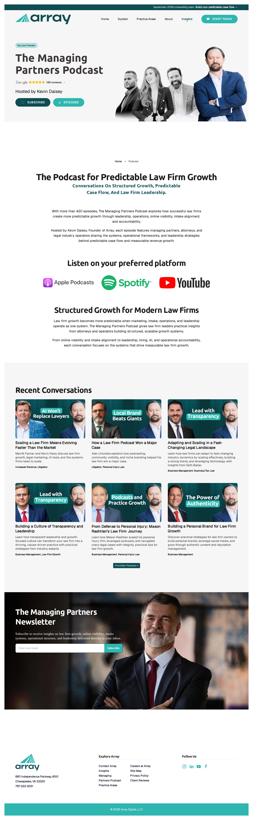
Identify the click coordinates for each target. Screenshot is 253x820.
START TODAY (222, 19)
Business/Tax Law (204, 470)
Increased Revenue (25, 467)
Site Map (136, 771)
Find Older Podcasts (126, 565)
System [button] (123, 19)
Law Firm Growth (51, 554)
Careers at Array (140, 766)
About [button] (169, 19)
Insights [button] (187, 19)
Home (105, 19)
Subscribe (36, 102)
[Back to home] (43, 19)
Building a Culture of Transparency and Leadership (49, 528)
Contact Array (107, 766)
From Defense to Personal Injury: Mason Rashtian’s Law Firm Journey (126, 529)
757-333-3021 (24, 786)
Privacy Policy (139, 775)
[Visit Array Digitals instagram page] (184, 766)
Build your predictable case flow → (217, 7)
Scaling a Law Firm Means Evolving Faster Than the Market (46, 445)
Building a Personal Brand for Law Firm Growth (202, 528)
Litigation (43, 467)
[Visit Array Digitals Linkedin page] (191, 766)
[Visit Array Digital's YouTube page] (199, 766)
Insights (104, 771)
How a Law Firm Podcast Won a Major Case (124, 445)
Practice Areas (108, 785)
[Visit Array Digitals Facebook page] (206, 766)
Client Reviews (139, 780)
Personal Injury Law (113, 467)
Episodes (71, 102)
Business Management (180, 470)
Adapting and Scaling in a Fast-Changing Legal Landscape (195, 445)
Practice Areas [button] (146, 19)
